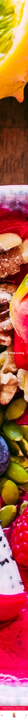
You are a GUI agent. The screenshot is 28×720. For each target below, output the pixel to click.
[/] (14, 715)
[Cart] (26, 715)
